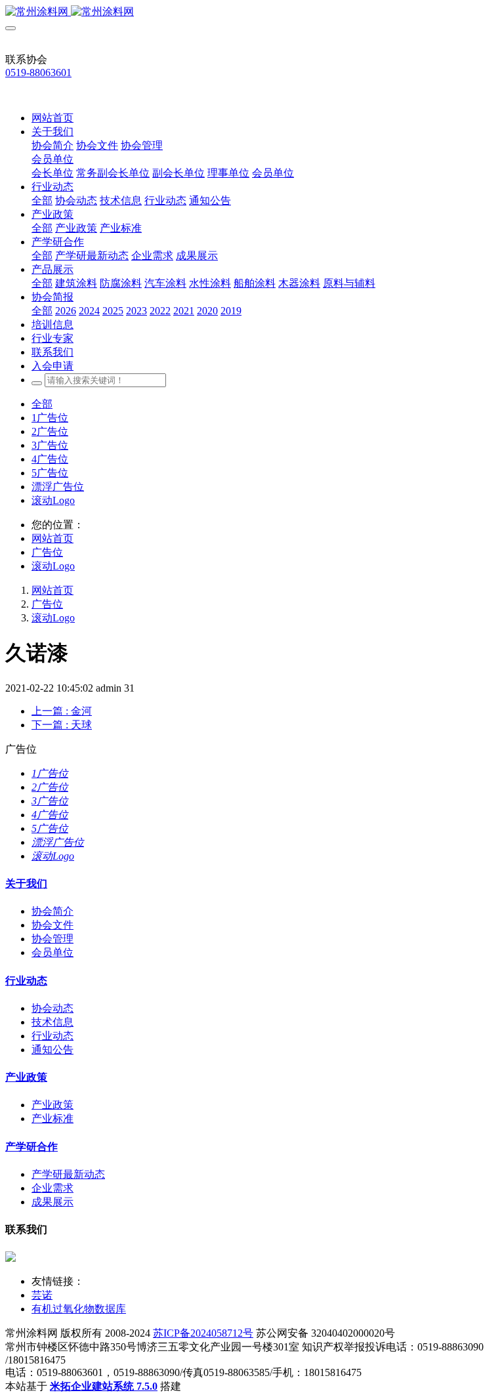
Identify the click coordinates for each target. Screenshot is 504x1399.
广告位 (47, 552)
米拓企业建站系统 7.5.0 (104, 1386)
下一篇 (62, 724)
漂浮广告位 (58, 486)
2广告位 (50, 431)
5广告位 (50, 472)
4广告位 (50, 459)
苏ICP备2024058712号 (203, 1333)
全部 (42, 200)
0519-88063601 (38, 72)
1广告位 (50, 417)
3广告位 (50, 445)
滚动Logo (53, 500)
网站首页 (53, 117)
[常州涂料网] (252, 12)
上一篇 (62, 711)
